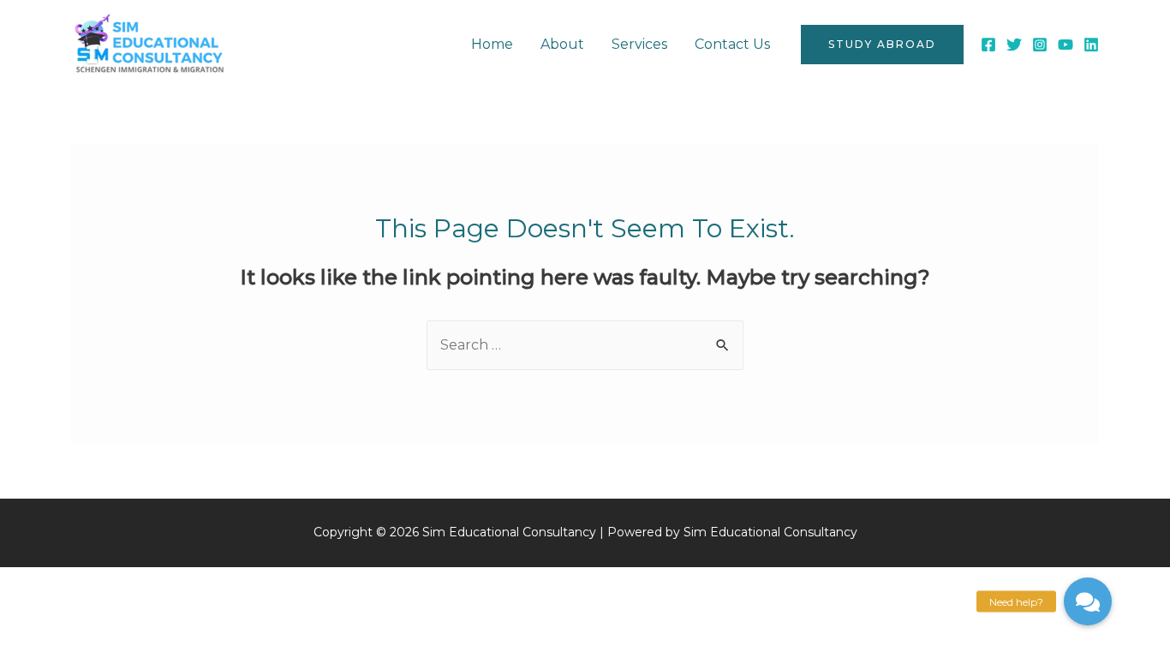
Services (639, 44)
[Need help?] (1088, 601)
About (562, 44)
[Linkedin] (1091, 44)
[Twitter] (1014, 44)
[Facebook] (988, 44)
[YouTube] (1065, 44)
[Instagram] (1040, 44)
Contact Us (732, 44)
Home (492, 44)
